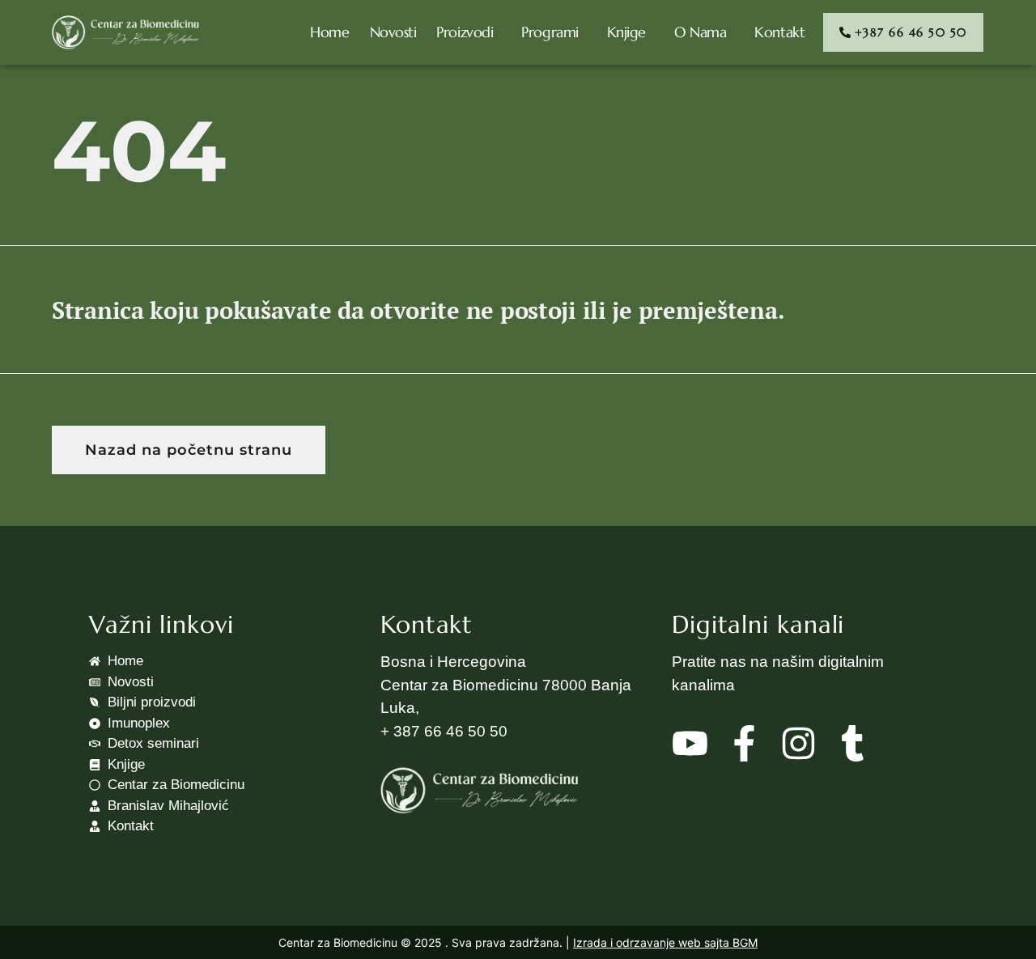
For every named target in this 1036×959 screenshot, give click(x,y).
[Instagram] (798, 743)
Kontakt (779, 32)
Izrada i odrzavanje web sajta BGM (665, 942)
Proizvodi (464, 32)
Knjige (626, 32)
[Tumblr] (852, 743)
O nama (700, 32)
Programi (549, 32)
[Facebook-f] (744, 743)
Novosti (393, 32)
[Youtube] (690, 743)
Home (329, 32)
